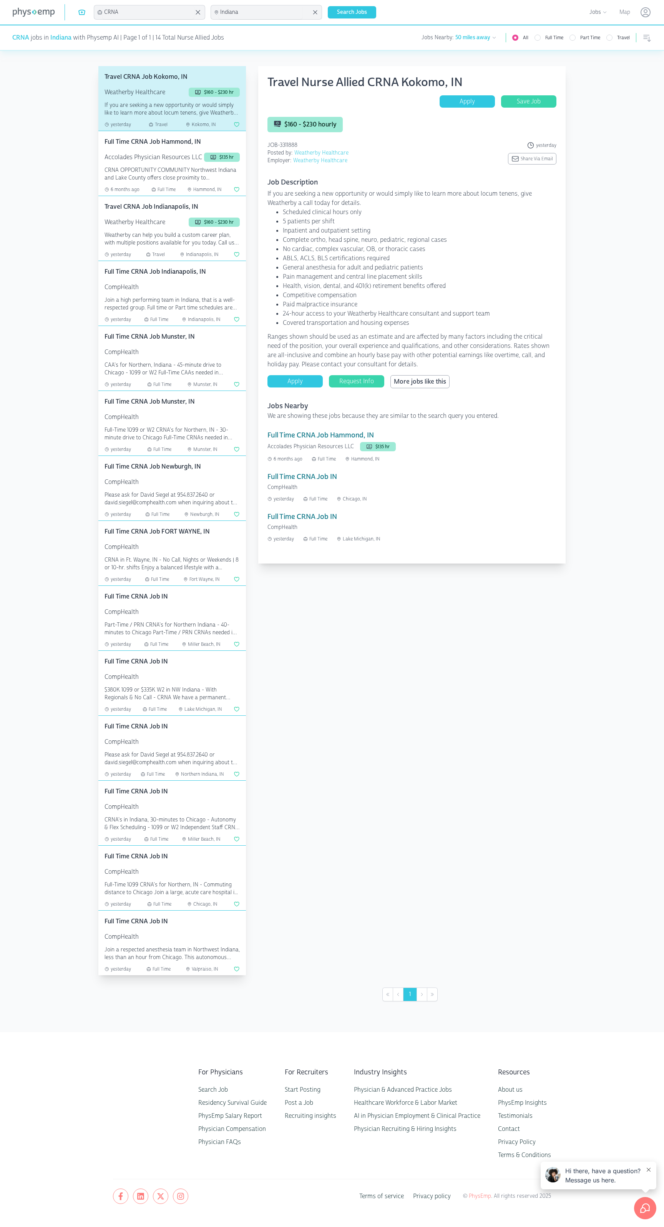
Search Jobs (352, 12)
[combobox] (148, 12)
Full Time (554, 38)
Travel (623, 38)
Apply (467, 101)
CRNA (20, 37)
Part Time (590, 38)
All (525, 38)
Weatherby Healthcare (321, 152)
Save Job (529, 101)
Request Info (356, 381)
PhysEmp (480, 1196)
